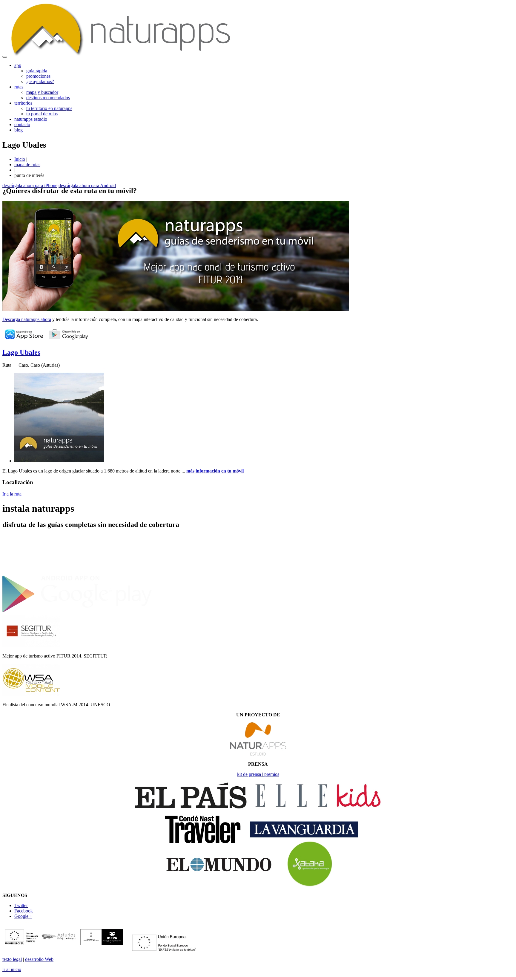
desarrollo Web (39, 959)
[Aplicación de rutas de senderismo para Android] (77, 611)
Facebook (23, 910)
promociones (38, 76)
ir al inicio (11, 969)
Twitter (21, 905)
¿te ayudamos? (40, 81)
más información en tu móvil (215, 470)
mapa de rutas (27, 164)
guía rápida (36, 70)
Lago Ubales (21, 352)
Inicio (19, 159)
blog (18, 129)
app (17, 65)
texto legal (12, 959)
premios (271, 774)
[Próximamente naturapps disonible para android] (68, 339)
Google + (23, 916)
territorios (23, 103)
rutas (18, 86)
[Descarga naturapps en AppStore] (24, 339)
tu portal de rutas (42, 113)
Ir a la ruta (12, 493)
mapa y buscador (42, 92)
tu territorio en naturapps (49, 108)
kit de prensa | (250, 774)
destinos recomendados (48, 97)
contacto (22, 124)
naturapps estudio (30, 119)
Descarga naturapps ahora (26, 319)
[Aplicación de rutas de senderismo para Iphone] (77, 571)
